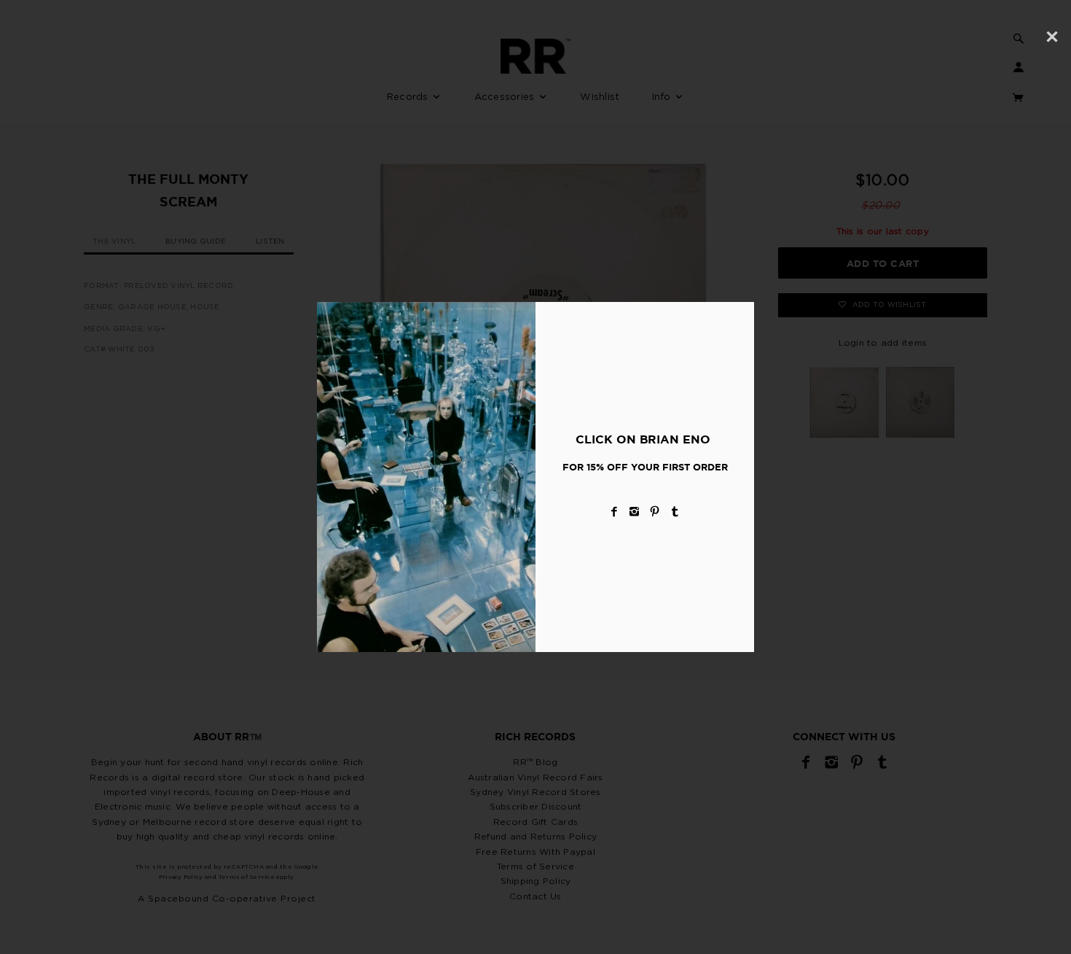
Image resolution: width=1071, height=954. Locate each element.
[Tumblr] (675, 511)
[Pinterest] (655, 511)
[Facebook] (614, 511)
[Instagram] (634, 511)
